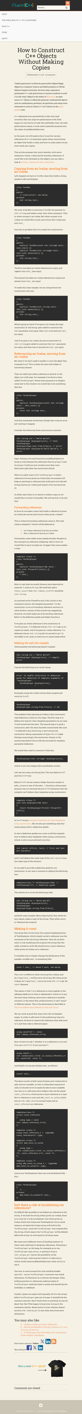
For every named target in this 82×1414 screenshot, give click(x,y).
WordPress (63, 1411)
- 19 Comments (49, 75)
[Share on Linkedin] (40, 1347)
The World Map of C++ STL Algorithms (19, 20)
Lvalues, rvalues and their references (40, 1324)
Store (4, 32)
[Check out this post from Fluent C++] (29, 1347)
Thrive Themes (48, 1411)
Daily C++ (6, 26)
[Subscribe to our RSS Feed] (53, 1341)
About (4, 38)
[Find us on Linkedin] (48, 1341)
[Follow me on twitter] (42, 1341)
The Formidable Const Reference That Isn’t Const (36, 1007)
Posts (4, 14)
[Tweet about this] (34, 1347)
